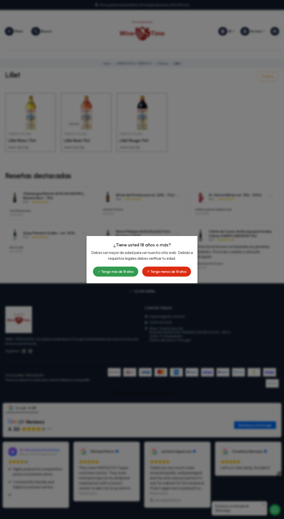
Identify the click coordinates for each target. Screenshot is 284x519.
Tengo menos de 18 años (168, 272)
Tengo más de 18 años (117, 272)
